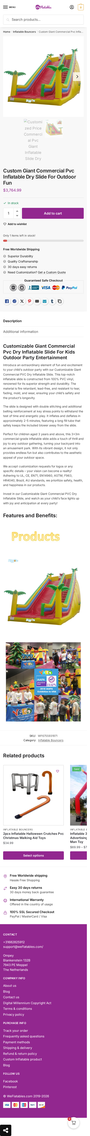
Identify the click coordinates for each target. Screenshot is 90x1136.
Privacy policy (13, 1014)
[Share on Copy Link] (59, 301)
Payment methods (16, 1042)
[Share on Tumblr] (52, 301)
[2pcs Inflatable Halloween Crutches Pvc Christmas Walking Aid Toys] (33, 795)
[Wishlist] (57, 771)
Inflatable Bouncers (24, 31)
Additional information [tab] (20, 331)
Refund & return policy (20, 1054)
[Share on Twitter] (22, 301)
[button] (17, 211)
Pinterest (10, 1087)
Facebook (10, 1081)
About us (9, 986)
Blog (6, 991)
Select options (33, 855)
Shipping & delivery (17, 1048)
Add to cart (53, 213)
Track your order (15, 1031)
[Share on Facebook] (14, 301)
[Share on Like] (7, 301)
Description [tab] (12, 321)
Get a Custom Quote (52, 272)
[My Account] (71, 7)
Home (6, 31)
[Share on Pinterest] (29, 301)
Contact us (11, 997)
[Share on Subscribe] (44, 301)
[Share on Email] (37, 301)
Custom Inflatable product (22, 1059)
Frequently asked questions (23, 1036)
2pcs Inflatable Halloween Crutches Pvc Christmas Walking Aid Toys (33, 836)
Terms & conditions (17, 1009)
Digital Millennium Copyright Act (27, 1003)
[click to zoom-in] (43, 76)
